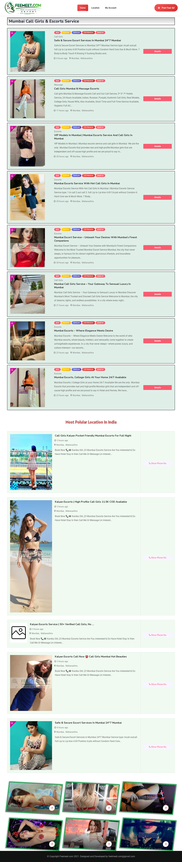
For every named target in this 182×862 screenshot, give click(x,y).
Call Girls (58, 36)
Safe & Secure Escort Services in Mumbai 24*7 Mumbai (87, 40)
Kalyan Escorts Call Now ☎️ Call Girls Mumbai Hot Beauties (91, 656)
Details (157, 51)
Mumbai (75, 58)
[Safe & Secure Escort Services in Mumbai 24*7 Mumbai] (27, 51)
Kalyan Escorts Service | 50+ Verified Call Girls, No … (62, 624)
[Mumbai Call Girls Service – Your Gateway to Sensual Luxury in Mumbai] (27, 294)
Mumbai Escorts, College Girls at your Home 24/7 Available (90, 377)
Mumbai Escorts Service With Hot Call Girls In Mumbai (87, 183)
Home (83, 8)
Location (95, 8)
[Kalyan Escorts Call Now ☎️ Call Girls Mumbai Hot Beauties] (31, 683)
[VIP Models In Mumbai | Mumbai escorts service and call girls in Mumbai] (27, 146)
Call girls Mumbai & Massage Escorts (76, 88)
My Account (110, 8)
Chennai (130, 842)
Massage (58, 85)
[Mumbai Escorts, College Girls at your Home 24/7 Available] (27, 387)
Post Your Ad (168, 8)
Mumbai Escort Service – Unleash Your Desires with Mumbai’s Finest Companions (95, 239)
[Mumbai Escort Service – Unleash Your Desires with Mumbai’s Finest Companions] (27, 247)
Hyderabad (75, 842)
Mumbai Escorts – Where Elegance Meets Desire (83, 330)
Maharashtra (87, 58)
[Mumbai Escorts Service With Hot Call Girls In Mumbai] (27, 197)
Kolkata (130, 806)
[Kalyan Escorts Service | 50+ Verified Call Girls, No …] (18, 633)
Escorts (58, 131)
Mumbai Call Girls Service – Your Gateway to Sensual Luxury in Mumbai (92, 285)
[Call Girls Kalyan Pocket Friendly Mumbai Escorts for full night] (31, 462)
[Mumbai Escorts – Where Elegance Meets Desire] (27, 340)
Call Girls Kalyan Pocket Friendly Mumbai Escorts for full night (93, 435)
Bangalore (18, 842)
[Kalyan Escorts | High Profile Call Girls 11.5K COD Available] (31, 556)
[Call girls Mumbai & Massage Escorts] (27, 98)
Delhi (72, 806)
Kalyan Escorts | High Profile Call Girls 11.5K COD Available (91, 501)
